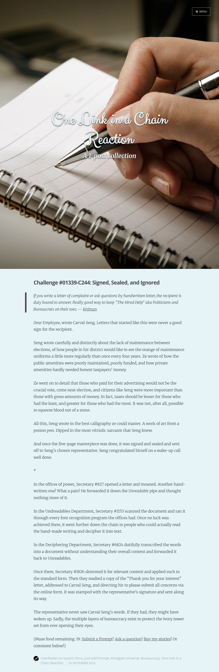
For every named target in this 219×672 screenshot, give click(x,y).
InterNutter (49, 658)
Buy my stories (157, 639)
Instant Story (73, 658)
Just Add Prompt (96, 658)
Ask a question (128, 639)
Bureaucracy (150, 658)
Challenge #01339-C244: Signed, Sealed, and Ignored (97, 282)
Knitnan (90, 309)
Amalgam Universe (125, 658)
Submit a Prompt (97, 639)
